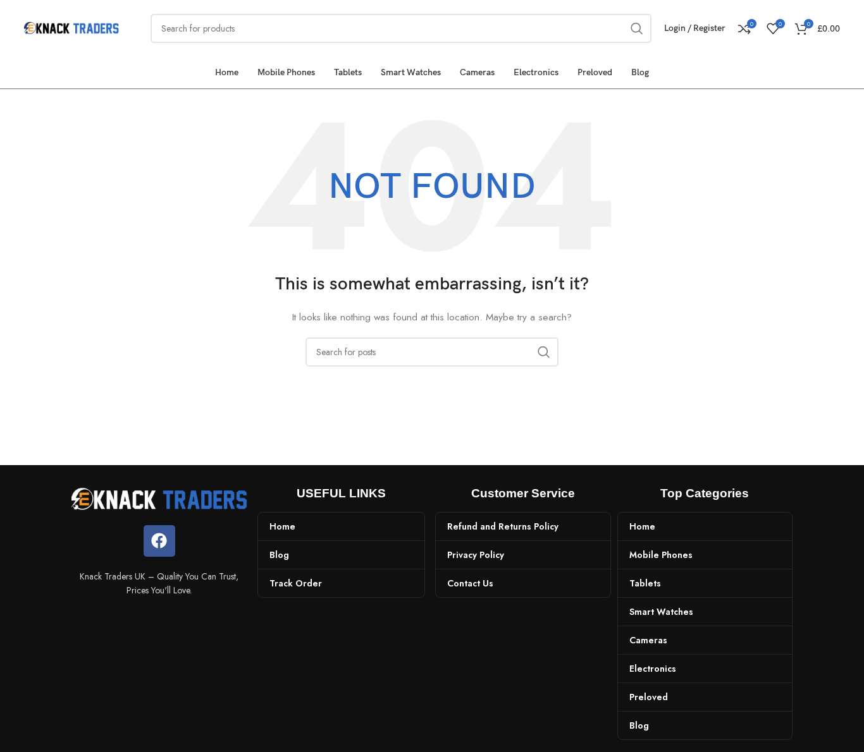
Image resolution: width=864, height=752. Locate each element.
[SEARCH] (544, 352)
